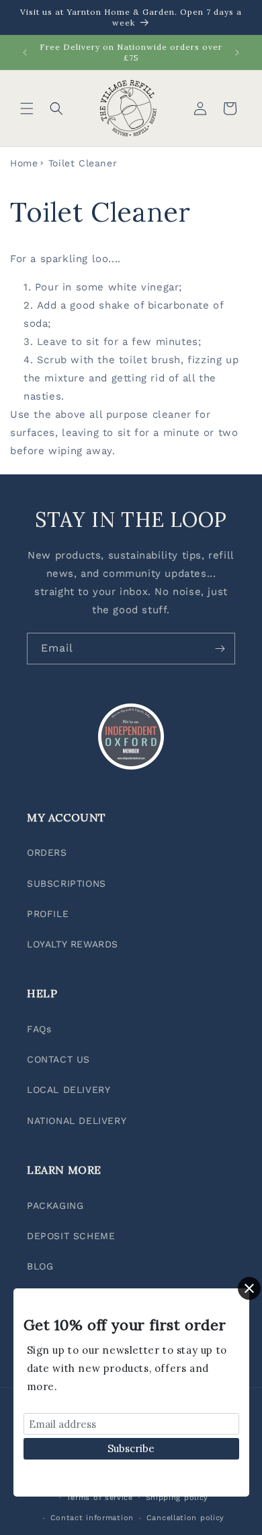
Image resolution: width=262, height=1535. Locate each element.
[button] (27, 108)
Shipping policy (177, 1497)
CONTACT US (58, 1059)
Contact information (92, 1517)
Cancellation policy (185, 1517)
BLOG (40, 1266)
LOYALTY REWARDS (72, 944)
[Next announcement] (237, 52)
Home (24, 163)
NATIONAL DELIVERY (76, 1120)
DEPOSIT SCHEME (71, 1235)
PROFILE (48, 913)
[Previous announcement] (25, 52)
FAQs (39, 1029)
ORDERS (47, 852)
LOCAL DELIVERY (68, 1089)
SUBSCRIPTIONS (66, 883)
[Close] (249, 1288)
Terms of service (100, 1497)
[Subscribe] (219, 648)
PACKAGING (55, 1205)
